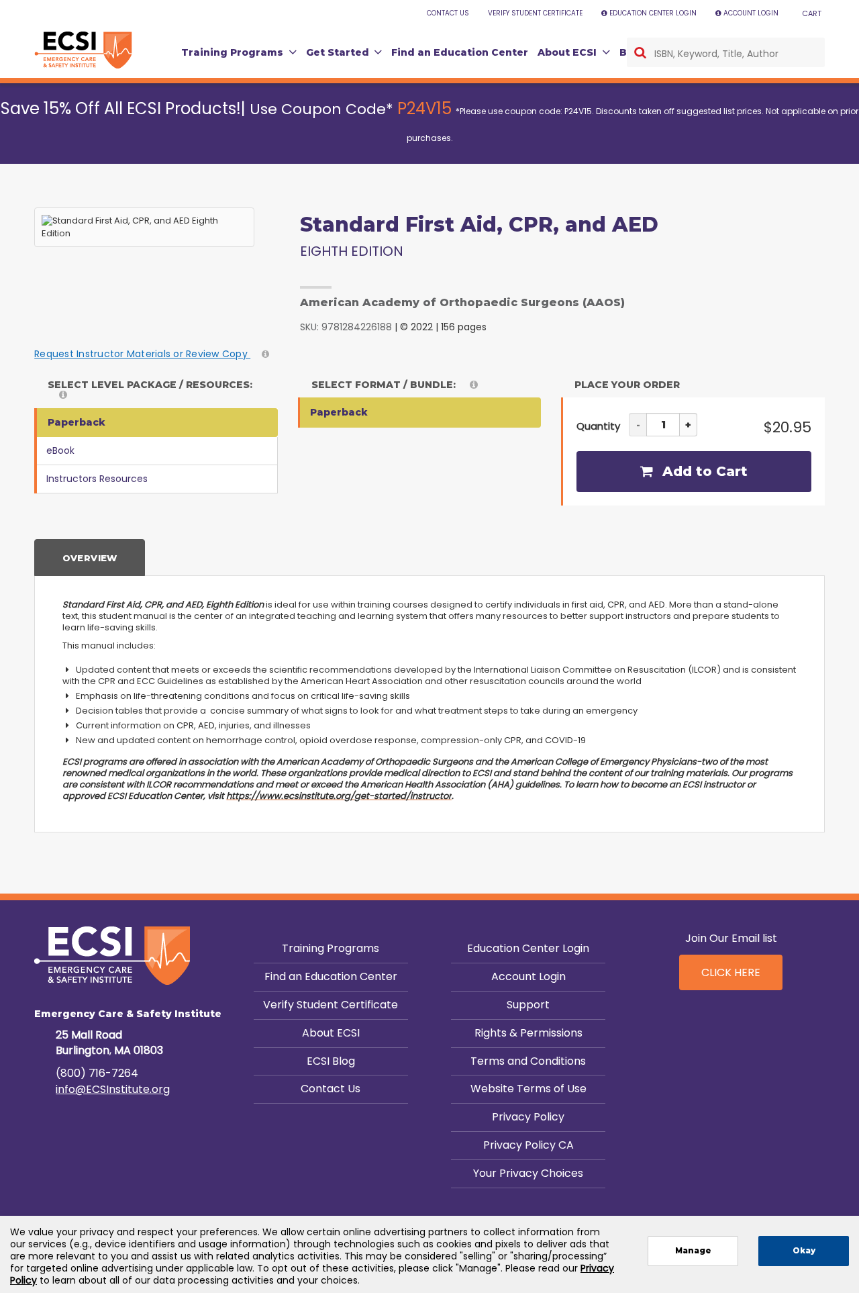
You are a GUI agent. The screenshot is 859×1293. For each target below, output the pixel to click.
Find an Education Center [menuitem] (459, 52)
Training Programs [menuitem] (232, 52)
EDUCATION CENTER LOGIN (653, 13)
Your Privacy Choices (528, 1173)
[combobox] (725, 52)
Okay (804, 1250)
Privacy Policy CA (528, 1145)
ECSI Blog (331, 1061)
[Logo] (83, 50)
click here (730, 972)
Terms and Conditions (528, 1061)
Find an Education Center (330, 976)
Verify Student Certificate (330, 1004)
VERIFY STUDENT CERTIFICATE (535, 13)
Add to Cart (703, 471)
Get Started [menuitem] (337, 52)
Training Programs (330, 948)
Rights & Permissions (528, 1033)
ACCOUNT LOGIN (750, 13)
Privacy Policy (528, 1116)
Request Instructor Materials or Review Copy (142, 354)
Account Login (528, 976)
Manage (693, 1250)
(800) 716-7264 (97, 1073)
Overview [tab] (89, 558)
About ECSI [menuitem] (567, 52)
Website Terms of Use (528, 1088)
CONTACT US (448, 13)
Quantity (598, 426)
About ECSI (331, 1033)
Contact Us (330, 1088)
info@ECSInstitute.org (113, 1089)
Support (528, 1004)
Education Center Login (528, 948)
